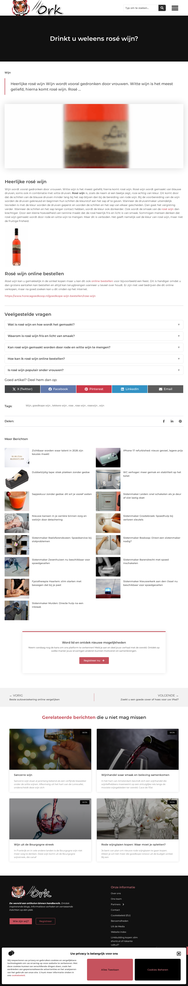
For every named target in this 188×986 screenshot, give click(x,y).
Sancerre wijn (23, 775)
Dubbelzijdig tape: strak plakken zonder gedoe (61, 472)
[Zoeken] (162, 8)
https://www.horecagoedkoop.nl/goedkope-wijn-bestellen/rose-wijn (50, 296)
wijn (101, 405)
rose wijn (80, 405)
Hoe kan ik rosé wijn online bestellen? (94, 358)
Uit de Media (118, 926)
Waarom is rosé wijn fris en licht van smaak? (94, 336)
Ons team (116, 898)
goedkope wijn (41, 405)
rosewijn (92, 405)
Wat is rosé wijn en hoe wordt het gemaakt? (94, 324)
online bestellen (102, 281)
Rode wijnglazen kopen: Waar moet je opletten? (133, 844)
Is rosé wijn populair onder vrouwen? (94, 370)
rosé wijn (168, 209)
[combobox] (141, 8)
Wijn (8, 72)
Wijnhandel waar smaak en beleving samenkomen (135, 775)
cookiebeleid (18, 975)
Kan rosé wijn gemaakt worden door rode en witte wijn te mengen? (94, 347)
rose (70, 405)
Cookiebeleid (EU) (121, 915)
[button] (179, 954)
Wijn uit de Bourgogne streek (34, 844)
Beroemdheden (119, 920)
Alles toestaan (110, 969)
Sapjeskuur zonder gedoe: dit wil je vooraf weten (62, 494)
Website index (118, 932)
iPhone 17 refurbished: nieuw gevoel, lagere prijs (153, 450)
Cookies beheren (157, 969)
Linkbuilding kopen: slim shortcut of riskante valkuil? (124, 941)
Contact (115, 909)
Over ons (116, 893)
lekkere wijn (59, 405)
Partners (115, 904)
